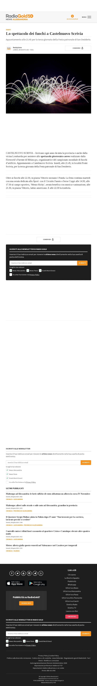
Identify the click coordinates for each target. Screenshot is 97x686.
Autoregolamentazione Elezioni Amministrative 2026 (48, 663)
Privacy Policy (34, 275)
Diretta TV (72, 608)
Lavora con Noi (72, 611)
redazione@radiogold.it (56, 681)
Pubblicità (72, 581)
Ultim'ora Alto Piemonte (72, 598)
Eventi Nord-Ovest (48, 271)
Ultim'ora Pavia (72, 594)
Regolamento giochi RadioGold (75, 658)
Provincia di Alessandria (22, 511)
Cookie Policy (54, 656)
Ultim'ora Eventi (72, 601)
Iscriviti (82, 263)
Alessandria (18, 499)
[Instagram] (29, 573)
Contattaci (72, 616)
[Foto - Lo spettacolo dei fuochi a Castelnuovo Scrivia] (48, 83)
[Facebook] (11, 573)
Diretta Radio (71, 604)
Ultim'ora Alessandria (72, 591)
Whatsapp (72, 584)
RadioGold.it (54, 677)
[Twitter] (17, 573)
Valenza (16, 551)
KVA (54, 683)
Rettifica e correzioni (51, 660)
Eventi (8, 30)
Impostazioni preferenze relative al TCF (48, 665)
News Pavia (33, 271)
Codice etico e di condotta (41, 658)
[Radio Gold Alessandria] (19, 17)
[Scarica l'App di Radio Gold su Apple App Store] (15, 583)
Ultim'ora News (72, 588)
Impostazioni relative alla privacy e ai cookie (48, 668)
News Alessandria (18, 271)
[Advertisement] (48, 132)
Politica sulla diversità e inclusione (19, 658)
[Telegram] (35, 573)
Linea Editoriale (57, 658)
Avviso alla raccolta (48, 670)
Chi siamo (72, 574)
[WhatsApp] (40, 573)
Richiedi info (26, 603)
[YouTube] (23, 573)
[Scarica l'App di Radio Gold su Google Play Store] (37, 583)
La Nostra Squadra (72, 578)
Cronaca (9, 499)
